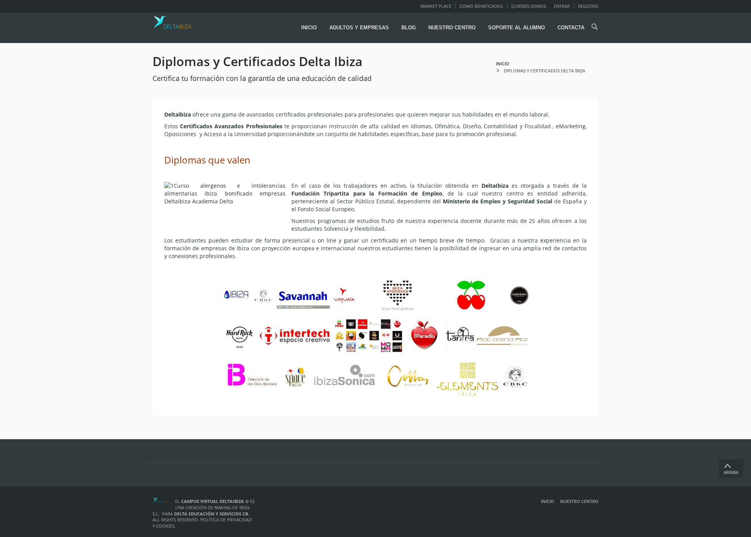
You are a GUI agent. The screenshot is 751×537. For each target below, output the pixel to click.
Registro (588, 6)
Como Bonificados (481, 6)
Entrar (562, 6)
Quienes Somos (528, 6)
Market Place (435, 6)
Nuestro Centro (579, 501)
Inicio (547, 501)
